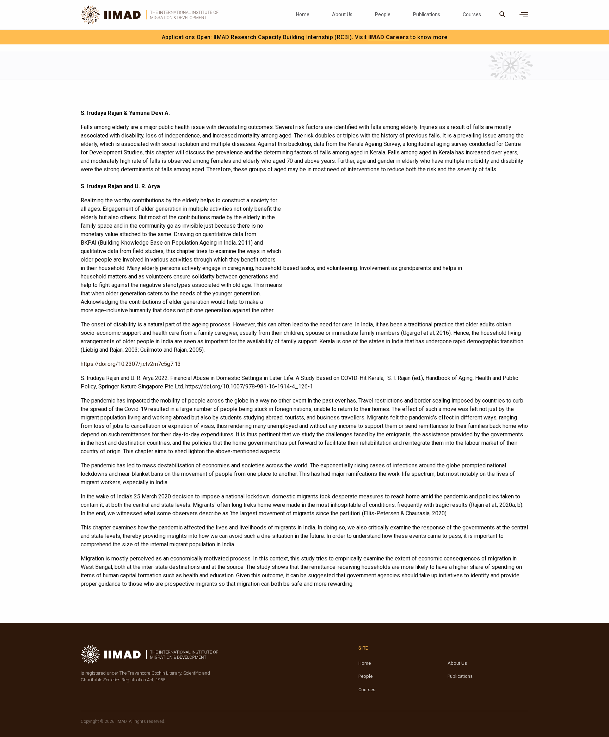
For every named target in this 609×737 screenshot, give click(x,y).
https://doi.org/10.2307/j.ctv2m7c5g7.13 (131, 364)
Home (302, 14)
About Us (342, 14)
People (382, 14)
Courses (472, 14)
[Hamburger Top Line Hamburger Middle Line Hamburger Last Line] (523, 15)
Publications (426, 14)
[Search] (502, 14)
